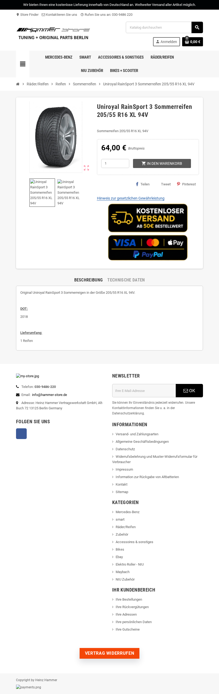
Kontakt (121, 484)
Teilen (145, 184)
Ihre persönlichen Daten (134, 622)
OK (191, 390)
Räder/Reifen (126, 527)
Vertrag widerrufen (109, 653)
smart (120, 519)
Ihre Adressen (126, 614)
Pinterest (189, 184)
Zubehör (122, 534)
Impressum (124, 469)
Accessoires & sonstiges (134, 542)
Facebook (21, 433)
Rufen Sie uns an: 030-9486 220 (106, 15)
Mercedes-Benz (127, 512)
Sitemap (122, 492)
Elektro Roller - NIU (130, 564)
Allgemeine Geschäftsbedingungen (142, 442)
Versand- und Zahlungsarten (137, 434)
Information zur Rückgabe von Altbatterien (147, 477)
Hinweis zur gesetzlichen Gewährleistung (131, 198)
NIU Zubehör (125, 579)
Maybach (123, 572)
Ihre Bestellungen (129, 599)
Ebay (119, 557)
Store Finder (27, 15)
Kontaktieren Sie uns (61, 15)
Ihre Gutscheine (128, 629)
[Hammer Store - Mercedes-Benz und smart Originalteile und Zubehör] (53, 34)
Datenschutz (125, 449)
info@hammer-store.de (49, 395)
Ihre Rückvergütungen (132, 607)
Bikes (120, 549)
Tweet (166, 184)
